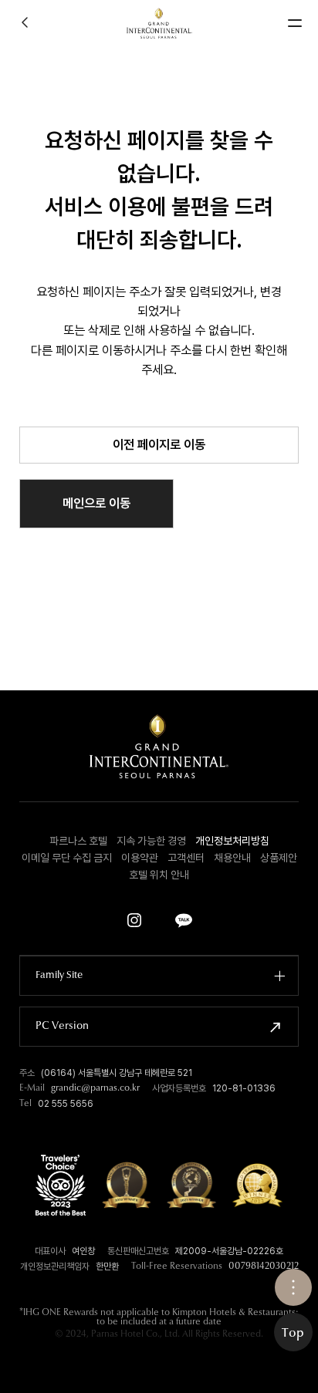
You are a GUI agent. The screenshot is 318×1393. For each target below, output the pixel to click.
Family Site (59, 975)
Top (293, 1333)
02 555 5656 (65, 1103)
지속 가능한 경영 (151, 840)
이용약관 (139, 857)
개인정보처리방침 (232, 840)
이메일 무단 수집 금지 (67, 857)
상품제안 (278, 857)
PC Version (62, 1026)
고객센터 (186, 857)
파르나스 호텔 (78, 840)
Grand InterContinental (159, 23)
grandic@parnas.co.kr (95, 1088)
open (293, 1287)
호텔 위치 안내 (159, 874)
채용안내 (232, 857)
